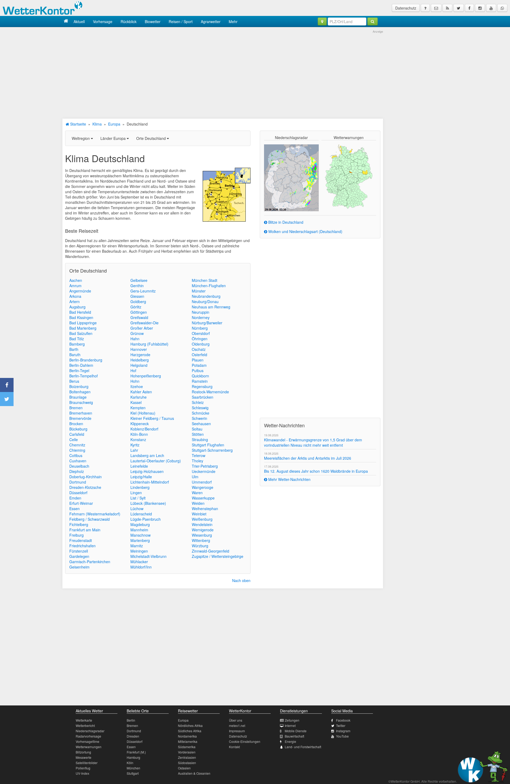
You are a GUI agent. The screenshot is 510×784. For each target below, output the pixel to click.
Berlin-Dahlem (81, 365)
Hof (133, 370)
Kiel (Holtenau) (142, 413)
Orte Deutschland (151, 138)
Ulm (195, 476)
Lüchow (136, 508)
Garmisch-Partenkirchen (89, 561)
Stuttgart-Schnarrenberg (212, 450)
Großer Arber (141, 328)
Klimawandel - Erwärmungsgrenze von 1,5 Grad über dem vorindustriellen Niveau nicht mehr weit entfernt (313, 442)
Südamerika (187, 746)
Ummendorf (202, 482)
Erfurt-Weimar (81, 503)
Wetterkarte (84, 720)
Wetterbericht (85, 725)
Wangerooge (202, 487)
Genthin (137, 285)
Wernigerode (203, 529)
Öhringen (199, 338)
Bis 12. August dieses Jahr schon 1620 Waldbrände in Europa (316, 471)
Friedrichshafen (82, 545)
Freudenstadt (80, 540)
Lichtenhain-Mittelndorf (149, 482)
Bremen (76, 407)
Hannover (138, 349)
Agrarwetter (210, 21)
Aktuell (79, 21)
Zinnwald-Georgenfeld (210, 551)
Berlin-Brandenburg (85, 360)
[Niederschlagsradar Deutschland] (291, 177)
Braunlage (78, 397)
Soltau (197, 429)
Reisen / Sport (181, 21)
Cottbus (75, 455)
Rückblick (129, 21)
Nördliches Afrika (190, 725)
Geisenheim (79, 567)
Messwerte (83, 757)
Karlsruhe (138, 397)
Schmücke (200, 413)
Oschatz (199, 349)
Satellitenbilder (86, 762)
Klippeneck (139, 423)
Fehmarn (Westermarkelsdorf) (94, 513)
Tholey (197, 460)
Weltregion (81, 138)
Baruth (74, 354)
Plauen (197, 360)
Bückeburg (78, 429)
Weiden (198, 503)
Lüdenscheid (141, 513)
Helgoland (138, 365)
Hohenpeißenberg (145, 375)
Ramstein (200, 381)
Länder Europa (113, 138)
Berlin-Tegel (79, 370)
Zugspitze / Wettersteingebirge (217, 556)
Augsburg (77, 306)
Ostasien (184, 768)
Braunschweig (81, 402)
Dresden (133, 736)
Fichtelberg (78, 524)
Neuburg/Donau (205, 301)
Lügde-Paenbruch (145, 519)
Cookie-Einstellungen (244, 741)
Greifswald (139, 317)
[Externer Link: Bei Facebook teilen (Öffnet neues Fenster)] (7, 385)
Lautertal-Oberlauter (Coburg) (155, 460)
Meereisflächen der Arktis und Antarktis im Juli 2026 (307, 458)
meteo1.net (237, 725)
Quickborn (200, 375)
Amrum (75, 285)
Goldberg (138, 301)
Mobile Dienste (296, 731)
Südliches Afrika (189, 731)
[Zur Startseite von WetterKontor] (66, 21)
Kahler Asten (141, 391)
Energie (290, 741)
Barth (73, 349)
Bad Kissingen (81, 317)
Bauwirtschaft (294, 736)
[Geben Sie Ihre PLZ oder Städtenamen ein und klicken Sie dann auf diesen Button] (372, 21)
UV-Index (82, 773)
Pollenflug (83, 768)
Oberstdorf (201, 333)
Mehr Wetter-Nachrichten (289, 479)
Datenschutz (405, 8)
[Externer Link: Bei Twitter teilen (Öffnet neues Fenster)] (7, 399)
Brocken (76, 423)
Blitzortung (83, 752)
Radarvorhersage (88, 736)
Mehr (233, 21)
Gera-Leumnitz (143, 291)
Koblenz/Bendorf (144, 429)
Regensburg (202, 386)
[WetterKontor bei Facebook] (469, 8)
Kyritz (134, 444)
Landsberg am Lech (147, 455)
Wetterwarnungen (88, 746)
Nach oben (241, 580)
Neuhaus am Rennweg (211, 306)
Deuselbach (79, 466)
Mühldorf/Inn (141, 567)
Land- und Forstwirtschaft (303, 746)
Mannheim (139, 529)
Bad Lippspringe (83, 322)
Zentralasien (187, 757)
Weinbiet (199, 513)
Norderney (201, 317)
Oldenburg (201, 344)
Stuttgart (133, 773)
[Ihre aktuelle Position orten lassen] (322, 21)
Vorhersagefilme (87, 741)
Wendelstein (202, 524)
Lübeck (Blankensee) (148, 503)
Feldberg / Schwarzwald (89, 519)
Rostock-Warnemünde (210, 391)
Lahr (134, 450)
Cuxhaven (77, 460)
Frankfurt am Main (84, 529)
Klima (97, 124)
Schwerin (199, 418)
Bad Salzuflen (80, 333)
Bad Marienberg (82, 328)
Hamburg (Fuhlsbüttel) (149, 344)
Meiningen (139, 551)
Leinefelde (139, 466)
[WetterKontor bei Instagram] (480, 8)
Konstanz (138, 439)
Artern (74, 301)
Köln (130, 762)
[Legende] (425, 8)
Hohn (134, 381)
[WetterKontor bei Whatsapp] (502, 8)
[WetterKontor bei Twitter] (458, 8)
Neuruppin (200, 312)
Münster (199, 291)
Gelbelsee (138, 280)
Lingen (136, 492)
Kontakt (234, 746)
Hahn (134, 338)
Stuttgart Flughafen (208, 444)
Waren (197, 492)
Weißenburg (202, 519)
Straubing (200, 439)
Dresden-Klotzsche (85, 487)
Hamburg (133, 757)
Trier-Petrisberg (205, 466)
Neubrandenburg (206, 296)
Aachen (75, 280)
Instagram (343, 731)
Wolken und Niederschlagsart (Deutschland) (304, 231)
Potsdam (199, 365)
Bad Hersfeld (80, 312)
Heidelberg (139, 360)
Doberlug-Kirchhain (85, 476)
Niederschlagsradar (90, 731)
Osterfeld (199, 354)
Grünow (137, 333)
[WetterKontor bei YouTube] (491, 8)
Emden (75, 498)
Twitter (340, 725)
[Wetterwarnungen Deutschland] (348, 176)
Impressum (237, 731)
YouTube (342, 736)
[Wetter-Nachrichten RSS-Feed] (447, 8)
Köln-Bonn (139, 434)
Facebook (343, 720)
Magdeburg (140, 524)
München (133, 768)
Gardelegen (79, 556)
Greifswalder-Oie (144, 322)
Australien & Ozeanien (194, 773)
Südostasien (187, 762)
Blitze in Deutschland (285, 222)
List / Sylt (138, 498)
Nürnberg (200, 328)
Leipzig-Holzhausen (147, 471)
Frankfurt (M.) (136, 752)
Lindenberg (140, 487)
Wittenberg (201, 540)
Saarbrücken (202, 397)
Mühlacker (139, 561)
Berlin (131, 720)
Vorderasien (187, 752)
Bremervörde (80, 418)
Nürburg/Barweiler (207, 322)
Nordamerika (187, 736)
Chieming (77, 450)
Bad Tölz (76, 338)
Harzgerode (140, 354)
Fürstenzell (78, 551)
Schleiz (198, 402)
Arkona (75, 296)
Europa (114, 124)
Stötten (198, 434)
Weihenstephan (205, 508)
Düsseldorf (78, 492)
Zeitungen (292, 720)
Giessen (137, 296)
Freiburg (76, 535)
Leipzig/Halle (141, 476)
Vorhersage (102, 21)
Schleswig (200, 407)
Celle (73, 439)
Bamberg (77, 344)
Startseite (77, 124)
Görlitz (135, 306)
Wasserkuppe (203, 498)
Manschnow (140, 535)
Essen (74, 508)
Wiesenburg (202, 535)
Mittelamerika (187, 741)
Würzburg (200, 545)
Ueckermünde (203, 471)
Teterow (198, 455)
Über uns (235, 720)
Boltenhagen (80, 391)
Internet (290, 725)
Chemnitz (77, 444)
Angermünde (80, 291)
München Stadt (204, 280)
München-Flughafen (209, 285)
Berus (74, 381)
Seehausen (201, 423)
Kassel (136, 402)
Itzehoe (136, 386)
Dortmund (77, 482)
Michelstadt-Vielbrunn (148, 556)
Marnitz (136, 545)
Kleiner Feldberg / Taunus (152, 418)
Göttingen (138, 312)
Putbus (197, 370)
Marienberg (140, 540)
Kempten (138, 407)
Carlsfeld (76, 434)
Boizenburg (78, 386)
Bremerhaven (80, 413)
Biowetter (152, 21)
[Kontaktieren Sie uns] (436, 8)
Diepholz (76, 471)
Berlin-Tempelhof (83, 375)
